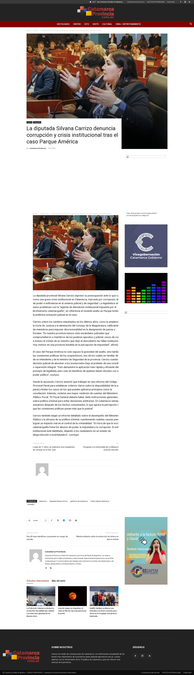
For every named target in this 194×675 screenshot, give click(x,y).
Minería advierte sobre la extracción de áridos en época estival (97, 537)
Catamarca (44, 214)
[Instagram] (185, 2)
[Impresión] (76, 520)
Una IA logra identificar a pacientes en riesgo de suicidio (47, 537)
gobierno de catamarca (79, 501)
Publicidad (170, 2)
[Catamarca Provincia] (97, 12)
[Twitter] (57, 520)
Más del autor (58, 580)
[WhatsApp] (45, 520)
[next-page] (32, 621)
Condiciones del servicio (136, 2)
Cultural (107, 24)
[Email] (69, 520)
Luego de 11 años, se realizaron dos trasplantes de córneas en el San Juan (54, 448)
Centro (77, 24)
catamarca (43, 501)
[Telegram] (63, 520)
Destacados (63, 24)
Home (35, 214)
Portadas (31, 504)
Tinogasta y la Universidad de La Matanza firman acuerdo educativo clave (104, 448)
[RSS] (189, 2)
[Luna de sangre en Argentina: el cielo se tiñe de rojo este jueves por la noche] (72, 596)
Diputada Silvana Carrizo (59, 501)
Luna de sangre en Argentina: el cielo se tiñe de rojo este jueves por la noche (72, 610)
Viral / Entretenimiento (128, 24)
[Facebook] (181, 2)
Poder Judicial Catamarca (100, 501)
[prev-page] (28, 621)
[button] (191, 24)
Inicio (28, 30)
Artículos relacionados (38, 580)
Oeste (96, 24)
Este (86, 24)
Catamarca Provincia (38, 148)
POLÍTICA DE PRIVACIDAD (156, 2)
